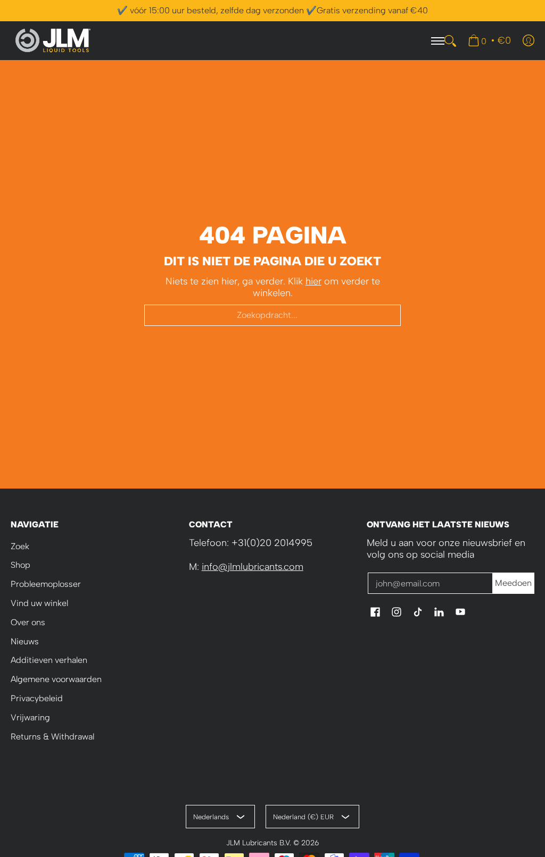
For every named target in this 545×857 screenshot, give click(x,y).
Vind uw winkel (39, 603)
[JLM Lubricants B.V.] (53, 40)
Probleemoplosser (46, 584)
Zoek (20, 546)
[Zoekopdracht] (450, 41)
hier (313, 281)
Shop (20, 565)
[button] (375, 613)
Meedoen (513, 583)
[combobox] (272, 315)
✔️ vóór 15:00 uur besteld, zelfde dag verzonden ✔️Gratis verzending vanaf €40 (272, 10)
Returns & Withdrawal (52, 737)
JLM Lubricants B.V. (258, 842)
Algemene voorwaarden (56, 679)
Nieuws (25, 641)
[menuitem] (489, 40)
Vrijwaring (30, 717)
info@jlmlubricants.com (252, 567)
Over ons (28, 622)
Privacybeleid (37, 698)
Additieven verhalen (49, 660)
